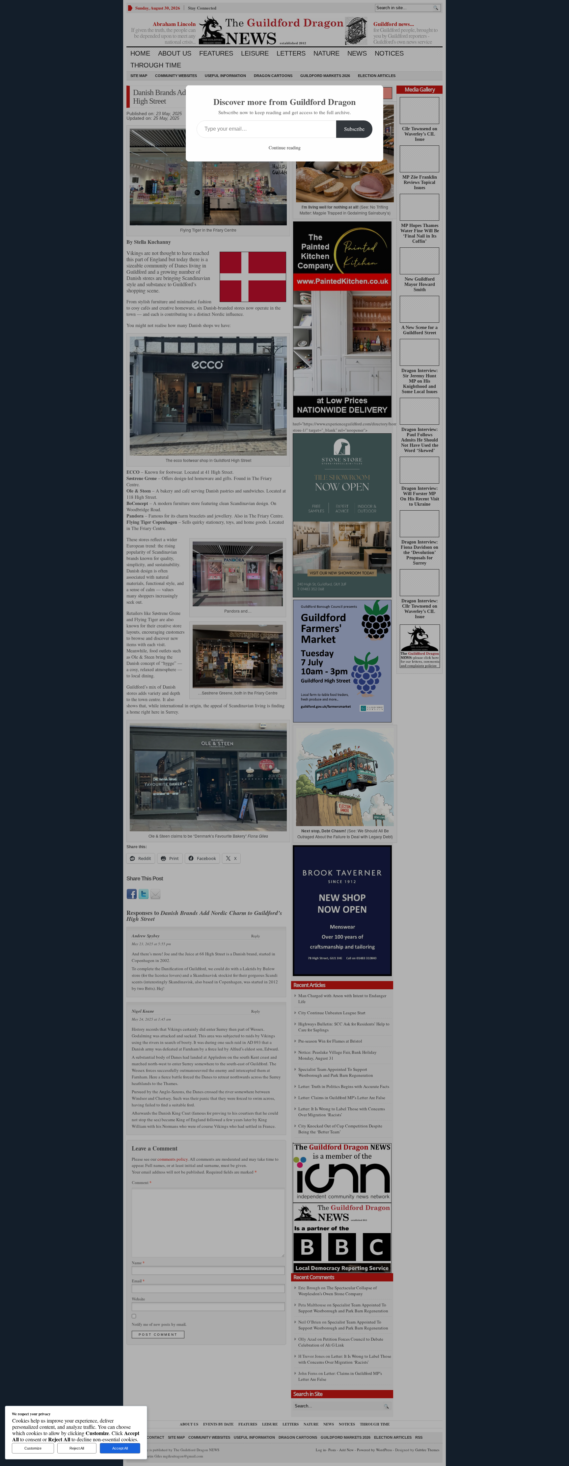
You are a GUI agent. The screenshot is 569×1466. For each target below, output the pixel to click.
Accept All (120, 1448)
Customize (32, 1448)
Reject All (76, 1448)
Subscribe (354, 128)
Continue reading (285, 147)
